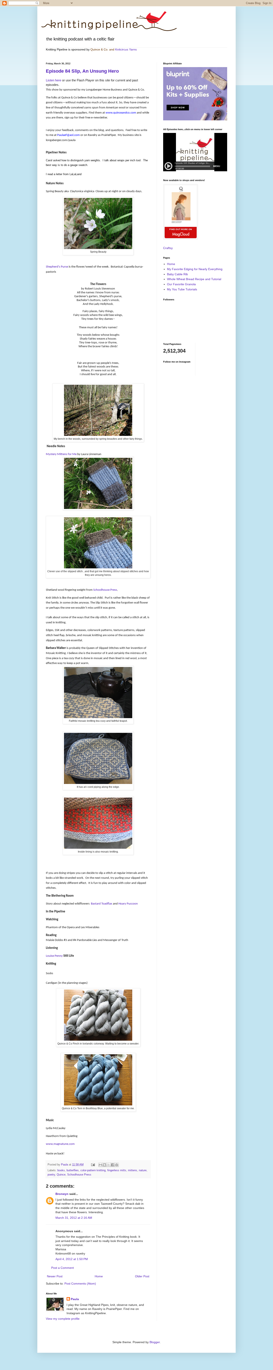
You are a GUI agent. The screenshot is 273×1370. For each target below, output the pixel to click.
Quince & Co (98, 49)
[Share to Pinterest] (117, 1165)
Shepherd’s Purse (57, 266)
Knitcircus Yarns (126, 49)
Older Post (142, 1276)
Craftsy (168, 248)
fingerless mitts (116, 1170)
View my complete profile (63, 1318)
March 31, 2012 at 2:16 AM (73, 1217)
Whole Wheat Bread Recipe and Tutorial (194, 279)
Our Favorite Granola (181, 284)
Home (99, 1276)
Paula (75, 1299)
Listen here (53, 80)
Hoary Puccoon (128, 903)
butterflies (73, 1170)
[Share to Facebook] (112, 1165)
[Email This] (100, 1165)
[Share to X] (108, 1165)
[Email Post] (93, 1164)
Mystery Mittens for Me (61, 454)
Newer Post (54, 1276)
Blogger (155, 1342)
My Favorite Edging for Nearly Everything (194, 269)
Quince (61, 1174)
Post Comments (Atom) (80, 1283)
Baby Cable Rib (177, 274)
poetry (51, 1174)
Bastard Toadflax (101, 903)
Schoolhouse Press (105, 590)
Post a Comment (62, 1267)
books (61, 1170)
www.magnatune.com (60, 1144)
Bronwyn (61, 1194)
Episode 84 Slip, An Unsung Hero (82, 71)
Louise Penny (54, 956)
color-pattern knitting (93, 1170)
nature (143, 1170)
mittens (132, 1170)
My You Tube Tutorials (182, 289)
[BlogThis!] (104, 1165)
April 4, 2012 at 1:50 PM (71, 1259)
